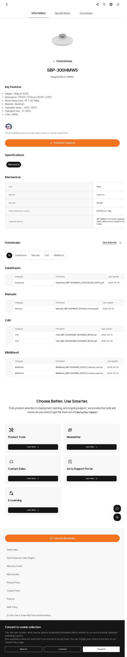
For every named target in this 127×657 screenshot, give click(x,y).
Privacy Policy (13, 582)
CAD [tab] (47, 255)
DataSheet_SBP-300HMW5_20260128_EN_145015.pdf (80, 283)
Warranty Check (14, 566)
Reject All (23, 649)
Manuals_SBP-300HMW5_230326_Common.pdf (77, 309)
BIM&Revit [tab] (59, 255)
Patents (10, 599)
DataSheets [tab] (21, 255)
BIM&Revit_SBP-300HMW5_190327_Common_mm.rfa (79, 367)
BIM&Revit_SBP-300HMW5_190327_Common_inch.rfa (79, 373)
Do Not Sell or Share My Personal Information (29, 615)
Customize (62, 649)
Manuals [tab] (36, 255)
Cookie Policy (13, 591)
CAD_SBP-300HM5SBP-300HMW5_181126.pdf (76, 341)
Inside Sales (12, 550)
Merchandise (13, 574)
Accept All (101, 649)
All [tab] (9, 255)
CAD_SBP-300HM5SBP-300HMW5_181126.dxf (76, 335)
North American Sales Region (21, 558)
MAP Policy (12, 607)
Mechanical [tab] (13, 164)
